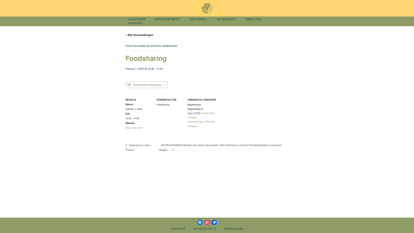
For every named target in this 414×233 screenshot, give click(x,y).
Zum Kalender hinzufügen (147, 84)
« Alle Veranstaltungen (139, 35)
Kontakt (136, 23)
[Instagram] (207, 222)
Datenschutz (205, 228)
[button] (207, 19)
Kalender (137, 19)
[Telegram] (214, 222)
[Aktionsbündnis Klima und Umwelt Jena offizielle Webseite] (207, 8)
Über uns (253, 19)
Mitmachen (226, 19)
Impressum (233, 228)
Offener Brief (167, 19)
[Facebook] (200, 222)
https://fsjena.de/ (133, 127)
